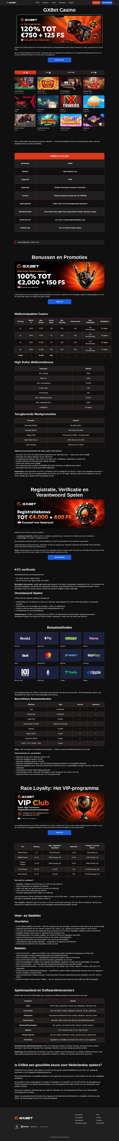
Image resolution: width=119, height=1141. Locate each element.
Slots (92, 72)
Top (24, 72)
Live (47, 72)
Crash (69, 72)
